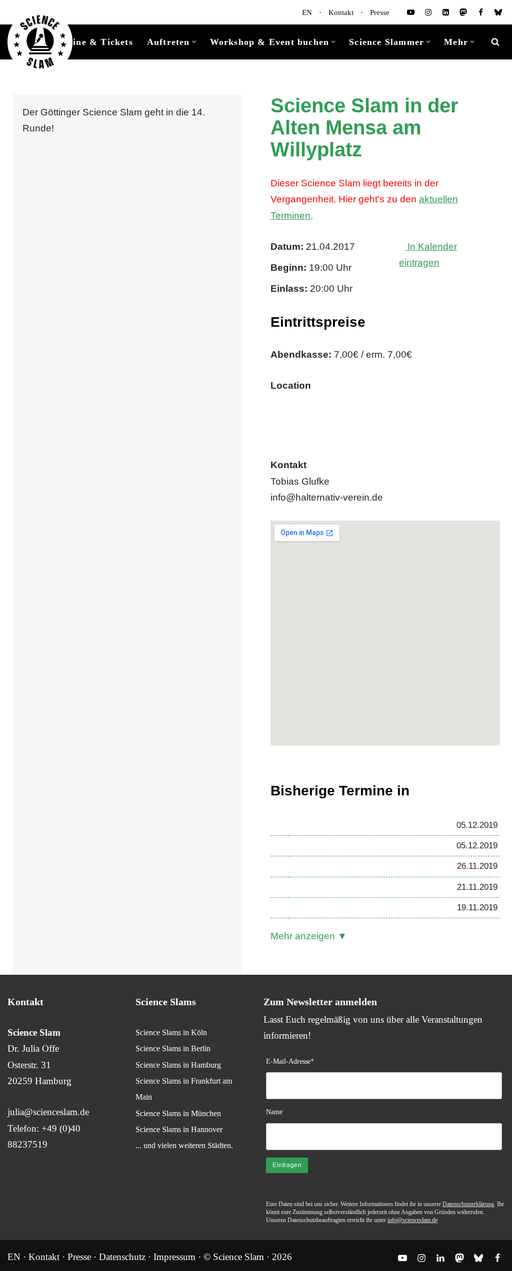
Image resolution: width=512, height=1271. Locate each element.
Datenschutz (122, 1257)
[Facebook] (480, 12)
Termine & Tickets (91, 42)
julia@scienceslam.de (48, 1112)
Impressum (175, 1257)
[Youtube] (410, 12)
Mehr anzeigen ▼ (308, 936)
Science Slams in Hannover (179, 1129)
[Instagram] (428, 12)
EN (307, 12)
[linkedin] (446, 12)
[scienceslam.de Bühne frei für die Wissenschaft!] (40, 42)
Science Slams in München (178, 1113)
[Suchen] (495, 41)
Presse (380, 12)
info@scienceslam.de (413, 1220)
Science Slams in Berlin (173, 1048)
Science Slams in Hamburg (178, 1065)
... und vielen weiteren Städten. (184, 1145)
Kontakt (341, 12)
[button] (194, 41)
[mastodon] (463, 12)
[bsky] (498, 12)
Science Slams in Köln (171, 1032)
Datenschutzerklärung (468, 1204)
